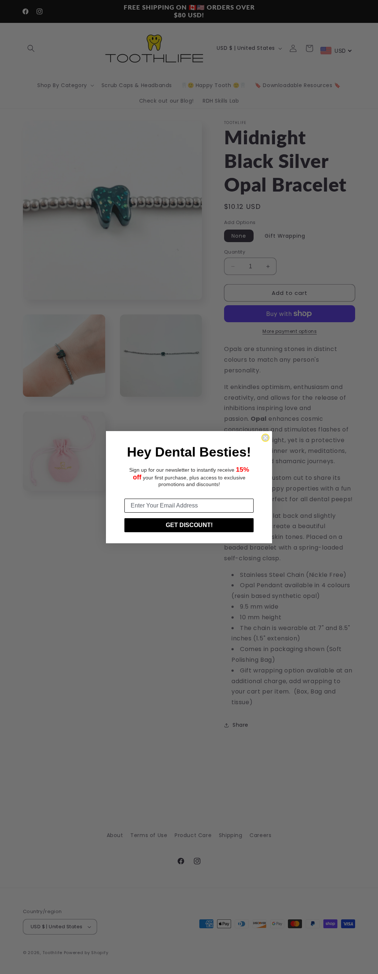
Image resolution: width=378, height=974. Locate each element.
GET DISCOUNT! (189, 525)
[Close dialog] (265, 437)
